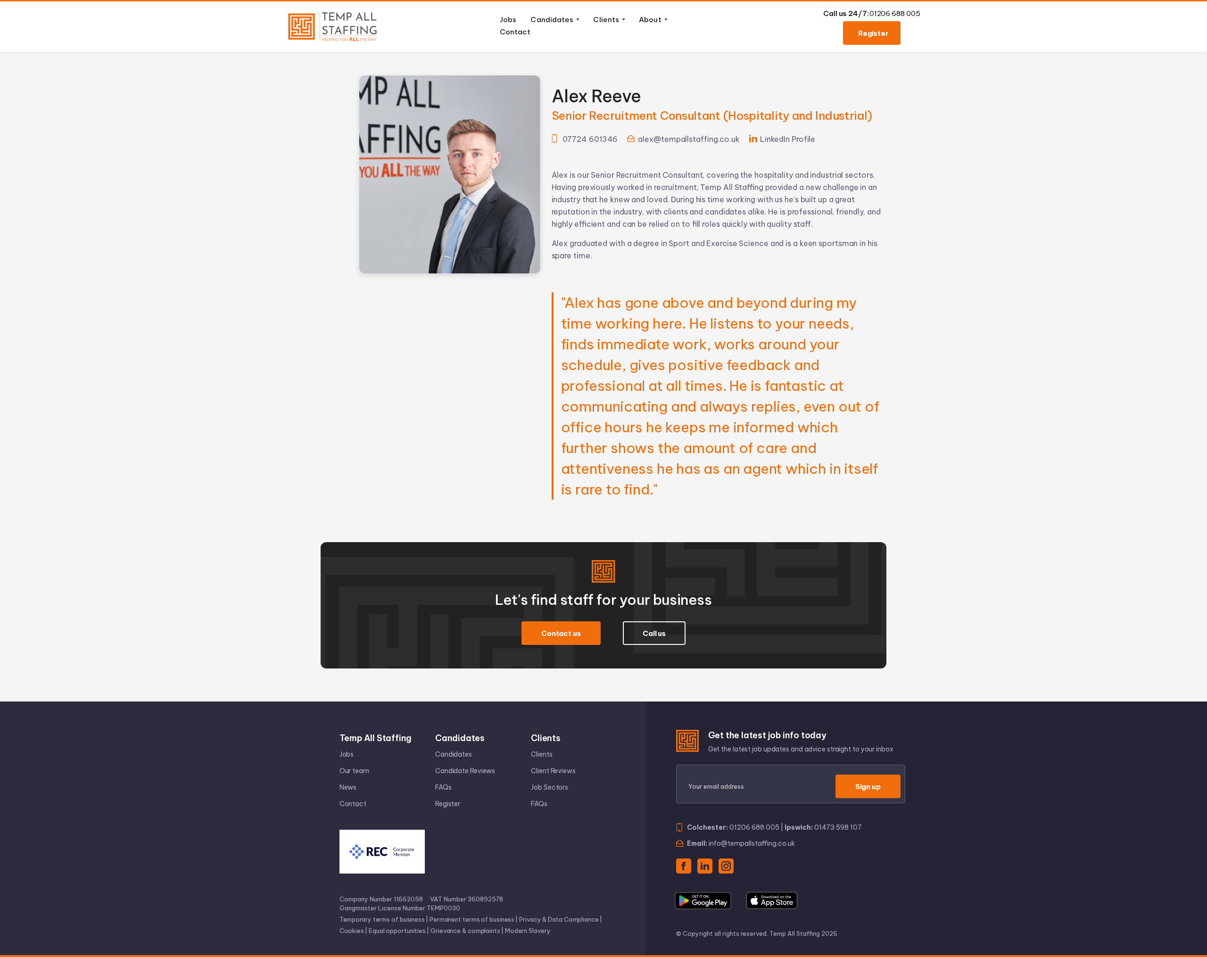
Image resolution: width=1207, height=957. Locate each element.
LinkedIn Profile (787, 139)
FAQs (443, 787)
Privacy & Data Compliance (559, 919)
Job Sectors (549, 787)
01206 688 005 (894, 13)
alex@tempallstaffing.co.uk (688, 139)
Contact (515, 31)
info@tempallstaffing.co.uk (752, 843)
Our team (354, 771)
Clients (606, 19)
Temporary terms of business (382, 919)
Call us (654, 633)
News (348, 787)
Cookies (351, 930)
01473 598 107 (838, 827)
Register (873, 33)
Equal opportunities (397, 930)
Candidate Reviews (465, 771)
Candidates (551, 19)
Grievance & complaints (465, 930)
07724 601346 (590, 139)
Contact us (561, 633)
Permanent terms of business (472, 919)
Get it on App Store (771, 900)
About (650, 19)
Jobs (508, 19)
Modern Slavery (528, 930)
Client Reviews (553, 771)
